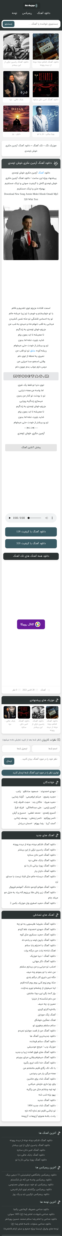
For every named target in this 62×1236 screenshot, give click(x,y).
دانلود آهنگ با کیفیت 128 (31, 532)
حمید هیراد (50, 802)
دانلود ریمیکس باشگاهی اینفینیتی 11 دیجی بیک (31, 1175)
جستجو (8, 24)
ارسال (9, 761)
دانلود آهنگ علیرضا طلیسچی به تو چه (36, 924)
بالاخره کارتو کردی (47, 1009)
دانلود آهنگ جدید (47, 1100)
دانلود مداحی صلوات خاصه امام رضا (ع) (31, 1224)
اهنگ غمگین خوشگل (45, 1020)
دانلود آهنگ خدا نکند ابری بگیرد (39, 1062)
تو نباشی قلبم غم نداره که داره (40, 1110)
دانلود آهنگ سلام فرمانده (43, 1041)
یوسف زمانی (20, 818)
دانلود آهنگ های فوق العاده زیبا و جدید (35, 1052)
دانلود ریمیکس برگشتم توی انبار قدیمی (31, 1189)
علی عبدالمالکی (34, 807)
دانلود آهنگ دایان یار (45, 871)
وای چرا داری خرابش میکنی (42, 1084)
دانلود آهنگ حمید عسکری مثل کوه (38, 934)
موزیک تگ (50, 145)
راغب (18, 791)
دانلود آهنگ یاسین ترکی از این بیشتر (37, 849)
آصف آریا (51, 823)
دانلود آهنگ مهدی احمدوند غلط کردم (37, 929)
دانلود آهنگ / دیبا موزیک (43, 956)
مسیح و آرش (19, 813)
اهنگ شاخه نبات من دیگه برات (40, 950)
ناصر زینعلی (36, 818)
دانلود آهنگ (43, 13)
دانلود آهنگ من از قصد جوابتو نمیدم (37, 1030)
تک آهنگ (38, 145)
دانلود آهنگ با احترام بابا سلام (40, 945)
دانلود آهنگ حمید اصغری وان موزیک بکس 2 (33, 903)
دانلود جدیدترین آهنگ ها (43, 1036)
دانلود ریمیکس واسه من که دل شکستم (31, 1179)
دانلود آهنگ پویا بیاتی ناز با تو (40, 865)
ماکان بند (37, 802)
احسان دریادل (25, 823)
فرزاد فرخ (19, 807)
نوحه (14, 13)
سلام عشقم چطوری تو (44, 1025)
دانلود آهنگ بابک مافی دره (42, 860)
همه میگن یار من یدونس (42, 1073)
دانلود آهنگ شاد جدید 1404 (42, 1105)
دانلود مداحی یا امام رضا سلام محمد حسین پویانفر (31, 1219)
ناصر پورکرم (50, 818)
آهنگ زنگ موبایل (47, 1014)
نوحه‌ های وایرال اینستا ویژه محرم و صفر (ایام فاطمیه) (31, 1228)
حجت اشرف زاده (22, 802)
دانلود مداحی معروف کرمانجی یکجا (31, 1209)
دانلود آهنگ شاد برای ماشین (41, 1079)
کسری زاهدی (49, 813)
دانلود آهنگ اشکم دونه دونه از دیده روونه (34, 844)
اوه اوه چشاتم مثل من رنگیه (41, 1089)
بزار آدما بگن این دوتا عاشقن (41, 993)
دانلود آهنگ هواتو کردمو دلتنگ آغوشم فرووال (32, 887)
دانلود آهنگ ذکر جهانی (44, 961)
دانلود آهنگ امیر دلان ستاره (41, 855)
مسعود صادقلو (30, 791)
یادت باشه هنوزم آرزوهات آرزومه (39, 1116)
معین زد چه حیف (47, 1004)
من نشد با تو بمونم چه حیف (41, 972)
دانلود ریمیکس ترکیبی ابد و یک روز (31, 1194)
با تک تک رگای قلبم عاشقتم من (39, 1068)
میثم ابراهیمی (33, 796)
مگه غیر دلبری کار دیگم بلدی (41, 977)
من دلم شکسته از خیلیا (44, 999)
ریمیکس (27, 13)
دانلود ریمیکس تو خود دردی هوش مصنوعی (31, 1184)
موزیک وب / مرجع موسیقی (41, 1047)
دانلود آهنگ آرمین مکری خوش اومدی (30, 163)
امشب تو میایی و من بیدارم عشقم (38, 966)
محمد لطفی (34, 813)
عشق (32, 350)
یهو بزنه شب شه (47, 1095)
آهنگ (41, 172)
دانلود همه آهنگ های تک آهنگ (31, 556)
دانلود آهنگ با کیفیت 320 (31, 543)
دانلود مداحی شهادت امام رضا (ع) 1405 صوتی (31, 1214)
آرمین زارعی (50, 807)
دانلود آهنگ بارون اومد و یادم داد (39, 940)
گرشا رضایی (18, 796)
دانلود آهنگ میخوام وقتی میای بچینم (36, 1057)
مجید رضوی (49, 796)
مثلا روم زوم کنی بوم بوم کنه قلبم (38, 982)
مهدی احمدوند (48, 791)
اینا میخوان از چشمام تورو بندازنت (38, 988)
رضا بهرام (39, 823)
